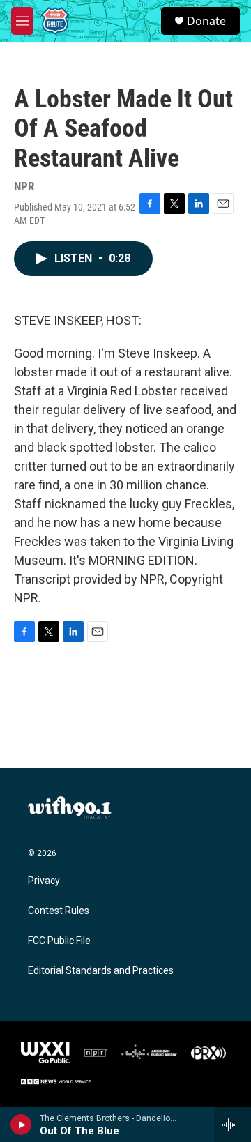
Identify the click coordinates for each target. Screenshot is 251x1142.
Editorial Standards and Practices (101, 971)
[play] (21, 1125)
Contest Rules (58, 911)
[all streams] (232, 1124)
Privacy (44, 881)
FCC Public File (59, 941)
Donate (206, 21)
